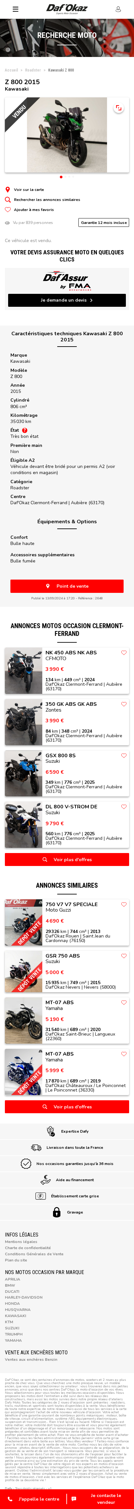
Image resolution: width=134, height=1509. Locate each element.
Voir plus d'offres (73, 860)
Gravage (75, 1212)
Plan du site (16, 1260)
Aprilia (12, 1279)
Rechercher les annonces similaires (47, 199)
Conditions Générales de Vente (34, 1254)
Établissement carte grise (75, 1196)
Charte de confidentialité (28, 1247)
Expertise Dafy (74, 1131)
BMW (10, 1285)
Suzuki (12, 1328)
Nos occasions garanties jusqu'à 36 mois (75, 1163)
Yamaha (13, 1340)
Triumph (13, 1334)
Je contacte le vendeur (106, 1498)
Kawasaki (20, 361)
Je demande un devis (64, 300)
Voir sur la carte (29, 189)
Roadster (19, 488)
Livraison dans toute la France (75, 1147)
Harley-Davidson (24, 1297)
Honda (12, 1303)
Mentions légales (21, 1241)
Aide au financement (75, 1179)
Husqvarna (18, 1309)
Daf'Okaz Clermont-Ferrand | (57, 503)
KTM (9, 1322)
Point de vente (72, 586)
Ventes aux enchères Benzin (31, 1359)
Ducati (12, 1291)
